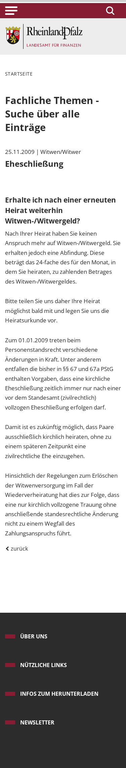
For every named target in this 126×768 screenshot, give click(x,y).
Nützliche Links (43, 665)
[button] (11, 10)
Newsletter (37, 722)
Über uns (33, 636)
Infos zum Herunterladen (59, 693)
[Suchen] (109, 10)
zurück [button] (18, 548)
